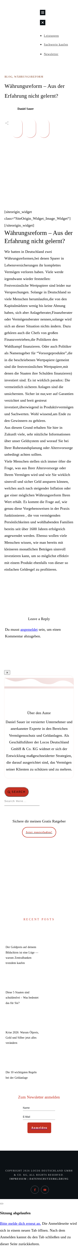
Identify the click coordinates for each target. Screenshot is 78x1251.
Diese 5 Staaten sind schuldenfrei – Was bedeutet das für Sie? (22, 997)
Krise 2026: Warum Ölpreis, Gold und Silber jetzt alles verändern (22, 1037)
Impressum (18, 1179)
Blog (8, 76)
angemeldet (29, 629)
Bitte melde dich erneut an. (20, 1223)
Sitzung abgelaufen (15, 1213)
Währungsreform (28, 76)
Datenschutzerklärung (49, 1179)
